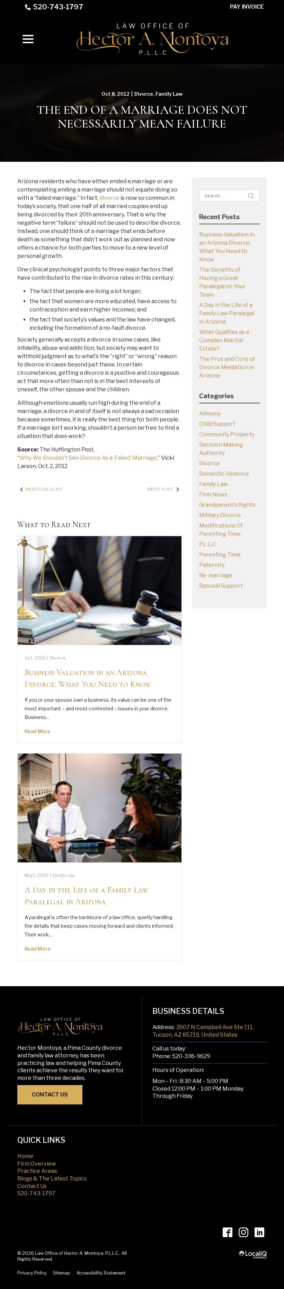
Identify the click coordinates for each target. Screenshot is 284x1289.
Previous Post (44, 489)
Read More (38, 731)
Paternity (211, 565)
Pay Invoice (247, 6)
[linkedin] (259, 1232)
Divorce (143, 94)
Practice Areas (37, 1171)
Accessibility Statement (101, 1273)
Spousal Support (221, 585)
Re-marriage (215, 575)
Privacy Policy (32, 1273)
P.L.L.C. (208, 544)
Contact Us (32, 1186)
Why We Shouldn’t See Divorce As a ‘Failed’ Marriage (88, 458)
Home (25, 1156)
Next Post (160, 489)
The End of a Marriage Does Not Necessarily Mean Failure (142, 116)
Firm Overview (36, 1163)
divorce (109, 198)
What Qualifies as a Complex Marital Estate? (224, 340)
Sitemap (61, 1273)
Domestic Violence (224, 473)
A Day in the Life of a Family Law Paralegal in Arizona (226, 313)
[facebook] (227, 1232)
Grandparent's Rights (227, 505)
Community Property (227, 434)
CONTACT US (50, 1094)
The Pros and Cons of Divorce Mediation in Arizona (227, 367)
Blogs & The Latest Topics (52, 1178)
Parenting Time (220, 554)
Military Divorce (220, 515)
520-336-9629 (191, 1056)
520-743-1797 (58, 7)
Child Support (217, 424)
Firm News (213, 494)
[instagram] (243, 1232)
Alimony (210, 413)
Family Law (169, 94)
